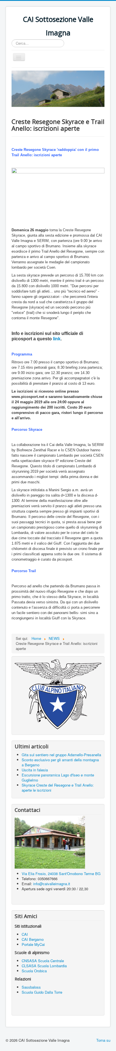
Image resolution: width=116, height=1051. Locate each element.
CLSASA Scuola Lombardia (44, 965)
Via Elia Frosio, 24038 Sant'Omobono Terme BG (61, 873)
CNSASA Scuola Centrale (43, 960)
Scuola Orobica (34, 970)
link (57, 338)
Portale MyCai (33, 944)
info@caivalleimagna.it (51, 883)
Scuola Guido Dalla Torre (42, 992)
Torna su (103, 1040)
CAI (25, 934)
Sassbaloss (31, 987)
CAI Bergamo (33, 939)
